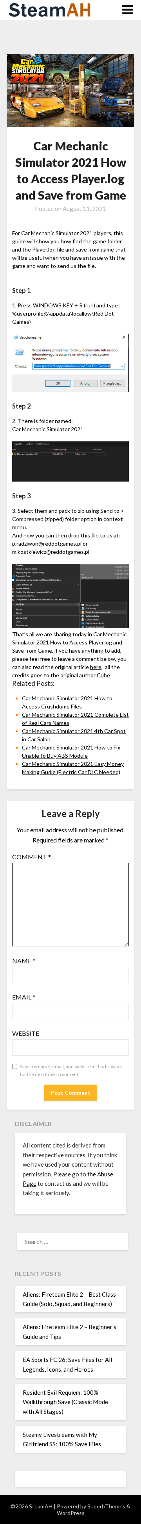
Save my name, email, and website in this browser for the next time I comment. (71, 1070)
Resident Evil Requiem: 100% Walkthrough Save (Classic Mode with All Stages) (65, 1402)
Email (23, 997)
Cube (103, 675)
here (95, 667)
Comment (31, 856)
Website (25, 1033)
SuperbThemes (106, 1506)
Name (23, 960)
